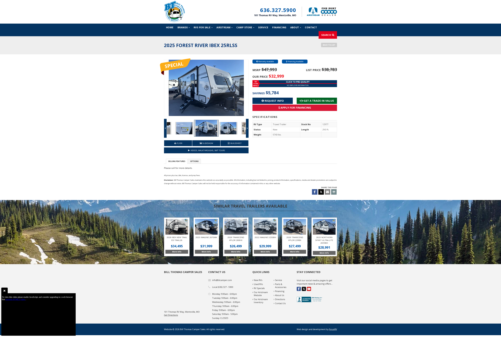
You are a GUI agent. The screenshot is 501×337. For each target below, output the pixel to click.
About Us (279, 295)
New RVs (258, 280)
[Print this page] (334, 192)
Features (176, 161)
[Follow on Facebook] (299, 289)
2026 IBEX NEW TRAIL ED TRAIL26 (176, 237)
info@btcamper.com (222, 280)
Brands (182, 27)
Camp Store (244, 27)
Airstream (223, 27)
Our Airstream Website (261, 294)
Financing (279, 27)
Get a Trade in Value (318, 100)
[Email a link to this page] (327, 192)
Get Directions (171, 315)
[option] (206, 88)
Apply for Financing (295, 107)
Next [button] (247, 128)
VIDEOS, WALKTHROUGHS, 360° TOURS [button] (207, 150)
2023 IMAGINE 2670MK (206, 237)
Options (194, 161)
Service (263, 27)
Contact (311, 27)
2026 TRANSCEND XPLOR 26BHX (235, 237)
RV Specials (259, 288)
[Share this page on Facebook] (314, 192)
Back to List (329, 45)
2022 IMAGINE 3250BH (265, 237)
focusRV (333, 329)
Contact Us (280, 303)
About (295, 27)
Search (326, 35)
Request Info (274, 100)
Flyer (179, 143)
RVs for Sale (202, 27)
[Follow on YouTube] (309, 289)
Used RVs (258, 284)
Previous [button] (165, 128)
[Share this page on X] (321, 192)
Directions (280, 299)
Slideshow (207, 143)
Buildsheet (236, 143)
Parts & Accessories (280, 286)
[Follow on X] (304, 289)
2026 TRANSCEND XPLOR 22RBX (294, 237)
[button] (294, 83)
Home (170, 27)
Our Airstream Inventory (261, 301)
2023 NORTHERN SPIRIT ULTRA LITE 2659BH (324, 237)
